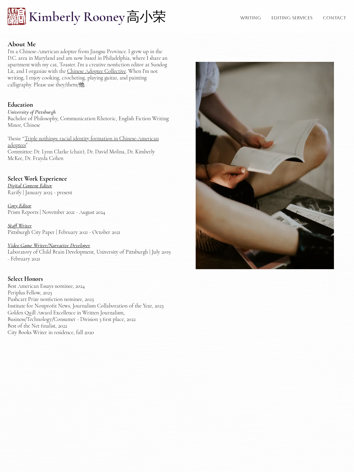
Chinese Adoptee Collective (96, 71)
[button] (250, 18)
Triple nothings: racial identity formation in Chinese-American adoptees (83, 142)
